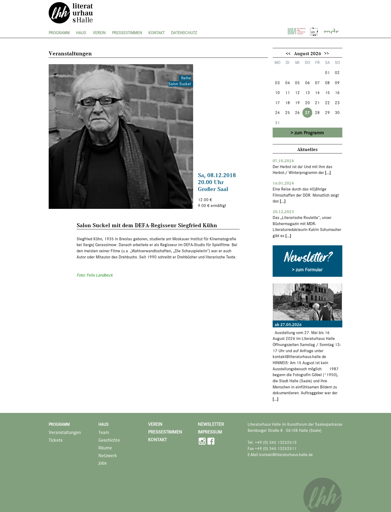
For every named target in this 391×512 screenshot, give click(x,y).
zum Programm (309, 133)
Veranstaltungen (65, 432)
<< (288, 53)
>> (326, 53)
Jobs (102, 463)
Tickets (56, 440)
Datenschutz (184, 32)
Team (103, 432)
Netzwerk (107, 455)
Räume (105, 448)
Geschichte (109, 440)
